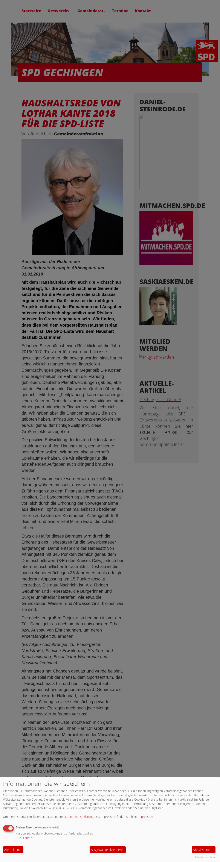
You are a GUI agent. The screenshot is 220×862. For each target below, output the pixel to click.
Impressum (145, 817)
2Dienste (24, 838)
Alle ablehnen (13, 850)
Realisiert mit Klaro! (205, 857)
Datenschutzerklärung (78, 817)
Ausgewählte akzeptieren (107, 850)
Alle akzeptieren (203, 850)
